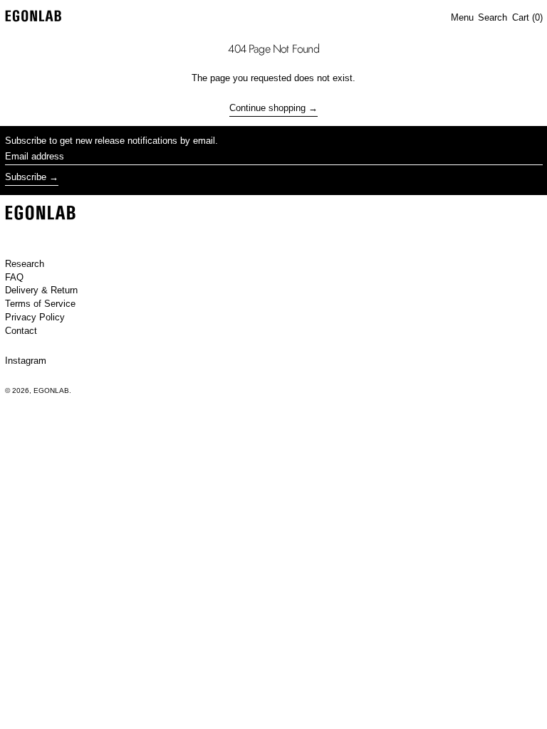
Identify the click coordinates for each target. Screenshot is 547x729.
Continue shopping (267, 108)
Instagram (25, 360)
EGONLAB (51, 390)
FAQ (14, 277)
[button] (492, 18)
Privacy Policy (35, 317)
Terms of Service (40, 303)
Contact (21, 330)
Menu (462, 17)
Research (24, 263)
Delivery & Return (41, 290)
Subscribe (25, 177)
